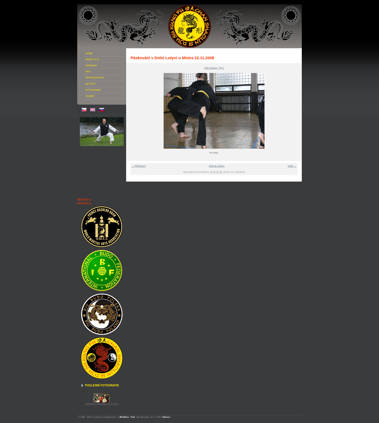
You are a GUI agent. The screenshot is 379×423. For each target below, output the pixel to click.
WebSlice (124, 417)
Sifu (88, 71)
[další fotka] (296, 111)
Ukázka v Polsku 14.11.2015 (102, 404)
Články (90, 96)
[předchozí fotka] (132, 111)
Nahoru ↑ (167, 417)
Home (89, 53)
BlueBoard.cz (84, 199)
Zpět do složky (217, 166)
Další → (292, 166)
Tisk (133, 417)
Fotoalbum (92, 90)
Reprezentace (94, 77)
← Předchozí (139, 166)
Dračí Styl (92, 59)
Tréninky (91, 65)
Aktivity (90, 83)
